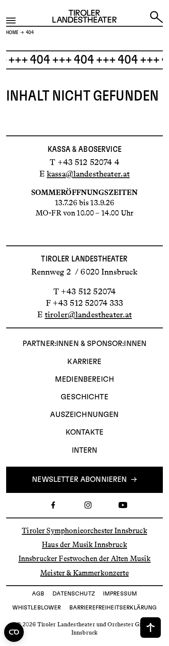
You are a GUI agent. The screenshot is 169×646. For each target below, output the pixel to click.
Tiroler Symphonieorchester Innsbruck (84, 530)
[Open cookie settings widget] (14, 632)
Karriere (84, 362)
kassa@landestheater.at (88, 174)
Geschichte (84, 397)
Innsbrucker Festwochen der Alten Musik (84, 558)
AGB (38, 594)
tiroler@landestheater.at (88, 314)
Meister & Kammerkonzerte (84, 572)
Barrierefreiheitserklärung (113, 608)
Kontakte (84, 432)
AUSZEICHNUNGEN (84, 415)
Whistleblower (36, 608)
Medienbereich (84, 379)
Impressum (120, 594)
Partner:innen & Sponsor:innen (84, 344)
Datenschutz (74, 594)
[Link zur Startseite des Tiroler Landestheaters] (84, 18)
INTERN (85, 450)
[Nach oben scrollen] (150, 627)
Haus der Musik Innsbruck (84, 544)
